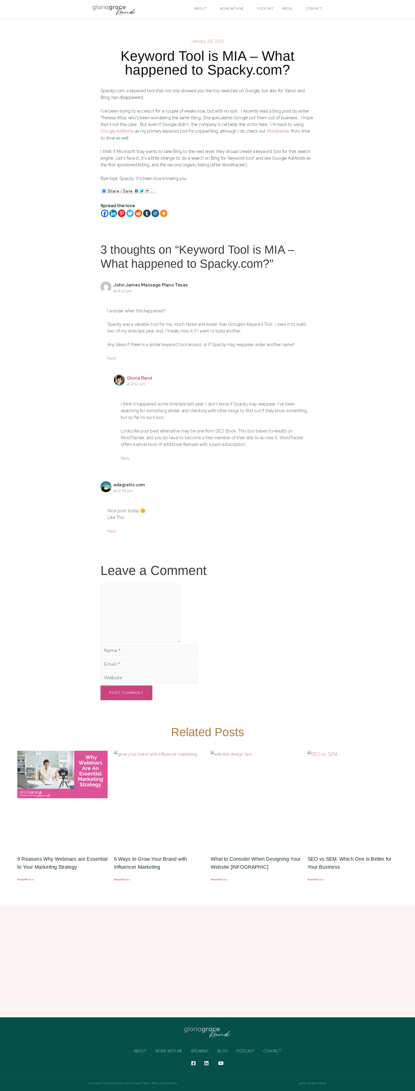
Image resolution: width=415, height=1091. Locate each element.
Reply (111, 358)
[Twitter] (130, 213)
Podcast (265, 8)
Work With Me (232, 8)
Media (287, 8)
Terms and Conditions (164, 1083)
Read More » (25, 879)
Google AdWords (117, 131)
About (200, 8)
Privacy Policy (141, 1083)
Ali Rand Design (317, 1083)
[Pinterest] (121, 213)
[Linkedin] (113, 213)
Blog (222, 1051)
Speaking (200, 1051)
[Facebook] (105, 213)
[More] (164, 213)
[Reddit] (138, 213)
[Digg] (155, 213)
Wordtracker (278, 131)
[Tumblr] (147, 213)
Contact (314, 8)
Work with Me (168, 1051)
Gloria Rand (139, 378)
